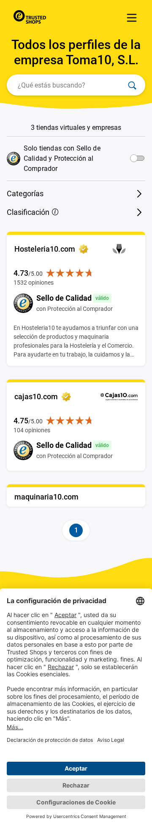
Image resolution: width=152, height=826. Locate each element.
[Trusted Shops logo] (32, 17)
